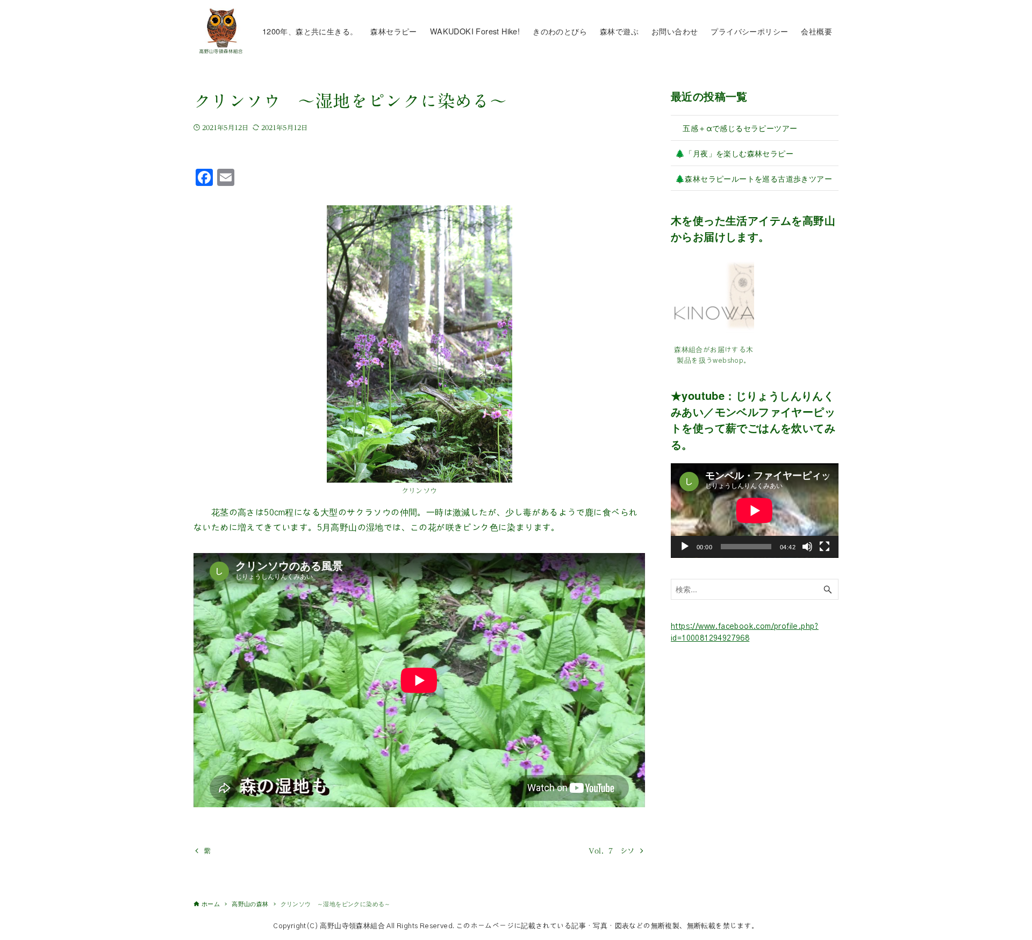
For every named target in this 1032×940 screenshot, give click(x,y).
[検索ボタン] (827, 589)
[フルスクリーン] (824, 546)
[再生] (684, 546)
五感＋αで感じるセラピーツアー (736, 127)
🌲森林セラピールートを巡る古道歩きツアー (753, 178)
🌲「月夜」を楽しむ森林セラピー (734, 153)
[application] (754, 510)
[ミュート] (807, 546)
